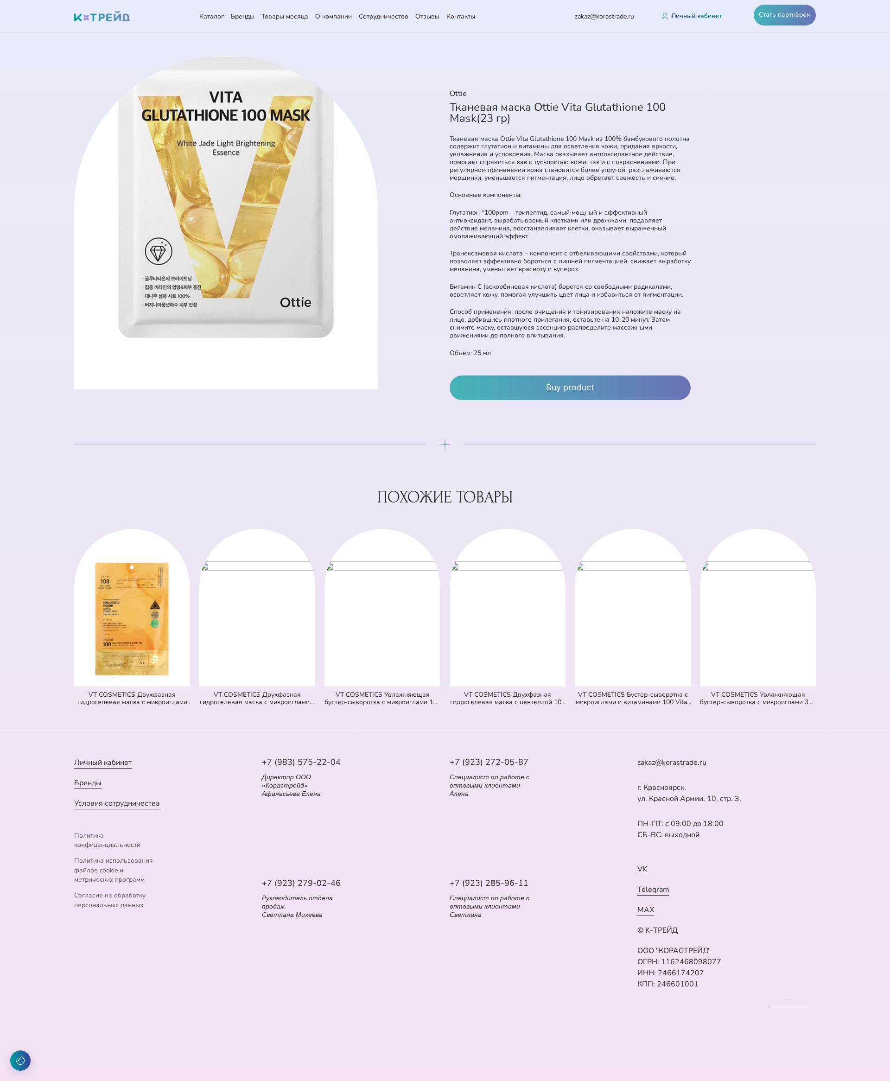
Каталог (211, 16)
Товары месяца (284, 16)
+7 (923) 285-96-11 (489, 883)
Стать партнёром (785, 14)
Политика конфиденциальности (107, 840)
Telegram (653, 889)
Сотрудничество (383, 16)
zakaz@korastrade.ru (604, 16)
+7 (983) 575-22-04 (301, 762)
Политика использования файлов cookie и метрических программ (113, 870)
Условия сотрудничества (117, 803)
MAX (645, 910)
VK (642, 869)
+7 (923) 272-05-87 (489, 762)
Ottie (458, 94)
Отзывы (427, 16)
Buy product (570, 387)
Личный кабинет (103, 762)
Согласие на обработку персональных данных (110, 900)
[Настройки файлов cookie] (20, 1060)
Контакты (460, 16)
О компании (333, 16)
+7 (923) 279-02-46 (301, 883)
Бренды (242, 16)
